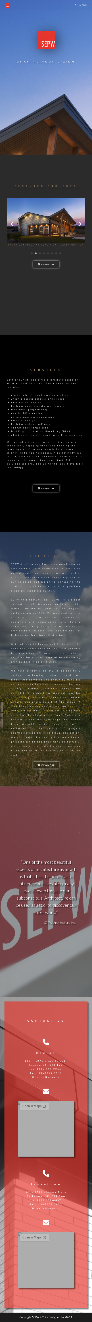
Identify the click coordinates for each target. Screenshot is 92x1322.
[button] (12, 224)
